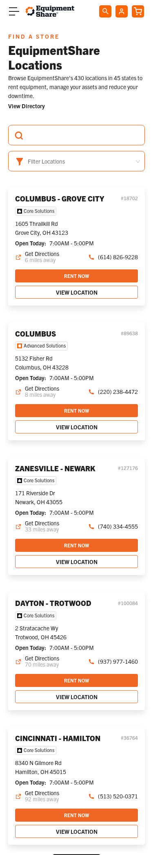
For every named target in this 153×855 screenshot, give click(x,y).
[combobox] (76, 135)
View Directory (26, 105)
